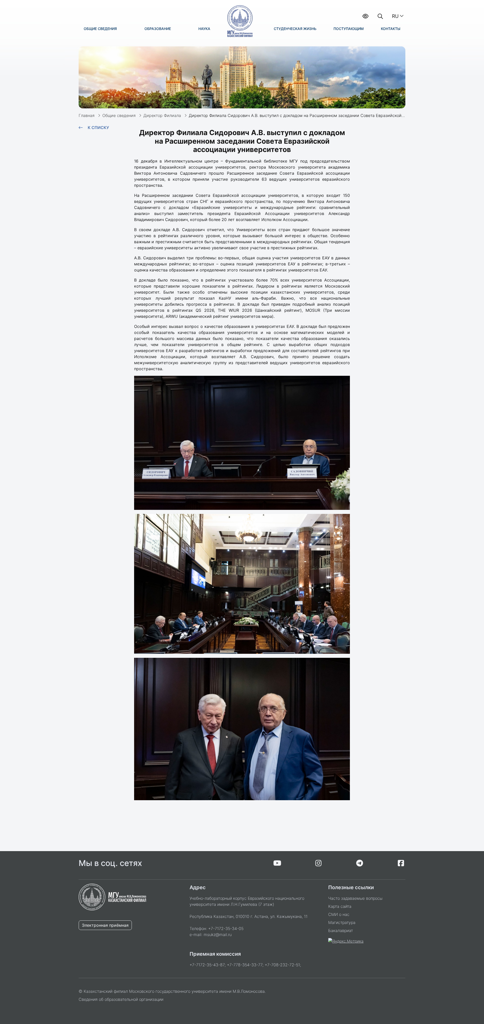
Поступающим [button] (349, 28)
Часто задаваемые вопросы (355, 898)
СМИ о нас (338, 914)
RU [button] (395, 16)
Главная (87, 115)
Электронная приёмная (105, 925)
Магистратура (341, 922)
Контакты (390, 28)
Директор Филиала (162, 115)
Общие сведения (119, 115)
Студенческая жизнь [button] (295, 28)
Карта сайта (339, 906)
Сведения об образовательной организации (121, 999)
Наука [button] (204, 28)
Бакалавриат (340, 930)
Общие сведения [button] (100, 28)
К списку (98, 127)
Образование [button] (157, 28)
